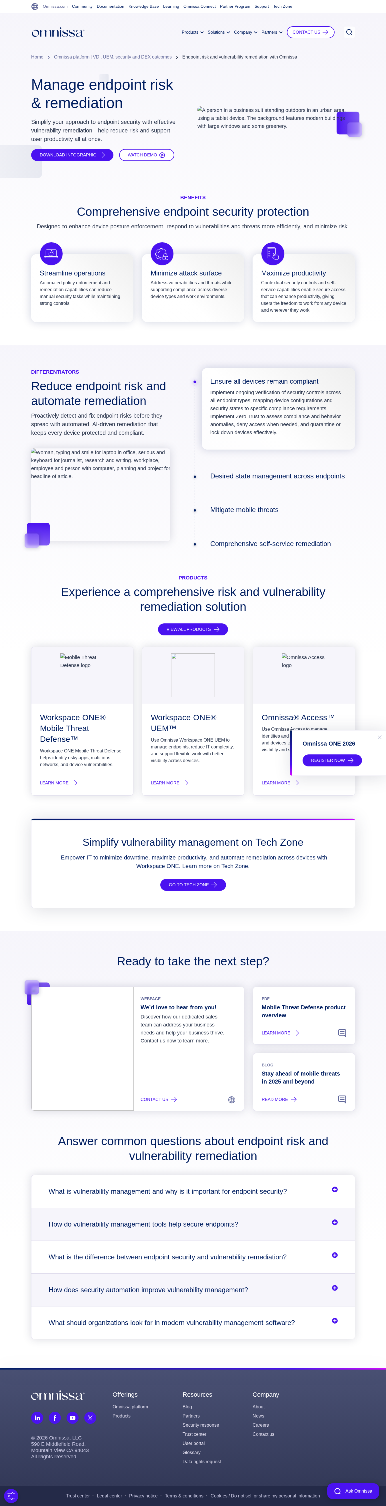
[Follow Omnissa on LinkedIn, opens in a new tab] (37, 1418)
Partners (191, 1416)
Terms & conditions (184, 1495)
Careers (261, 1425)
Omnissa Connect (199, 6)
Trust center (194, 1434)
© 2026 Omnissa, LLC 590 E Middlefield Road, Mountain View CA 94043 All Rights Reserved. (60, 1447)
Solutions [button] (217, 32)
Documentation (110, 6)
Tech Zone (282, 6)
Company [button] (243, 32)
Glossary (192, 1452)
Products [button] (191, 32)
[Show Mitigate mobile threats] (195, 510)
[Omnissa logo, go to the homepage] (58, 1395)
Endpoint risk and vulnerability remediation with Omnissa (239, 57)
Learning (171, 6)
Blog (187, 1406)
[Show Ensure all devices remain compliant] (194, 381)
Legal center (109, 1495)
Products (122, 1416)
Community (82, 6)
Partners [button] (270, 32)
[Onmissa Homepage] (58, 32)
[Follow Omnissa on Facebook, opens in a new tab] (55, 1418)
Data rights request (202, 1461)
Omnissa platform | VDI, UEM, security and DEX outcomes (113, 57)
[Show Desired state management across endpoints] (195, 477)
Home (37, 57)
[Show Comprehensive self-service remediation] (195, 544)
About (259, 1406)
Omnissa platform (130, 1406)
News (258, 1416)
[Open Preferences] (11, 1496)
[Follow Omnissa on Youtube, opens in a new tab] (73, 1418)
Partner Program (235, 6)
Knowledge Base (144, 6)
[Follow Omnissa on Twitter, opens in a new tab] (90, 1418)
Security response (201, 1425)
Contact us (263, 1434)
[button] (311, 32)
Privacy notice (143, 1495)
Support (262, 6)
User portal (194, 1443)
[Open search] (349, 32)
